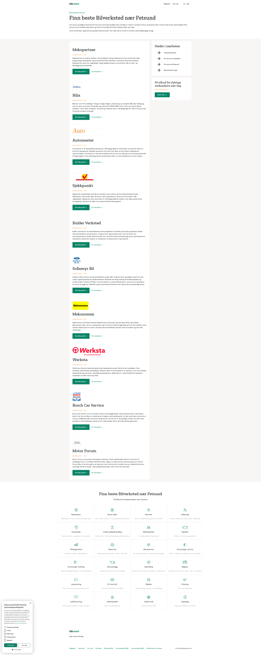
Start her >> (162, 95)
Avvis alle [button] (24, 645)
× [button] (30, 603)
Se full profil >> (81, 71)
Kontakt (99, 648)
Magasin (167, 4)
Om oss (175, 4)
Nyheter (81, 648)
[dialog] (17, 627)
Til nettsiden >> (97, 71)
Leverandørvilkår (122, 648)
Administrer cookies (154, 648)
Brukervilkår (108, 648)
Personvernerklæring (20, 623)
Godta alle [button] (10, 645)
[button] (17, 649)
